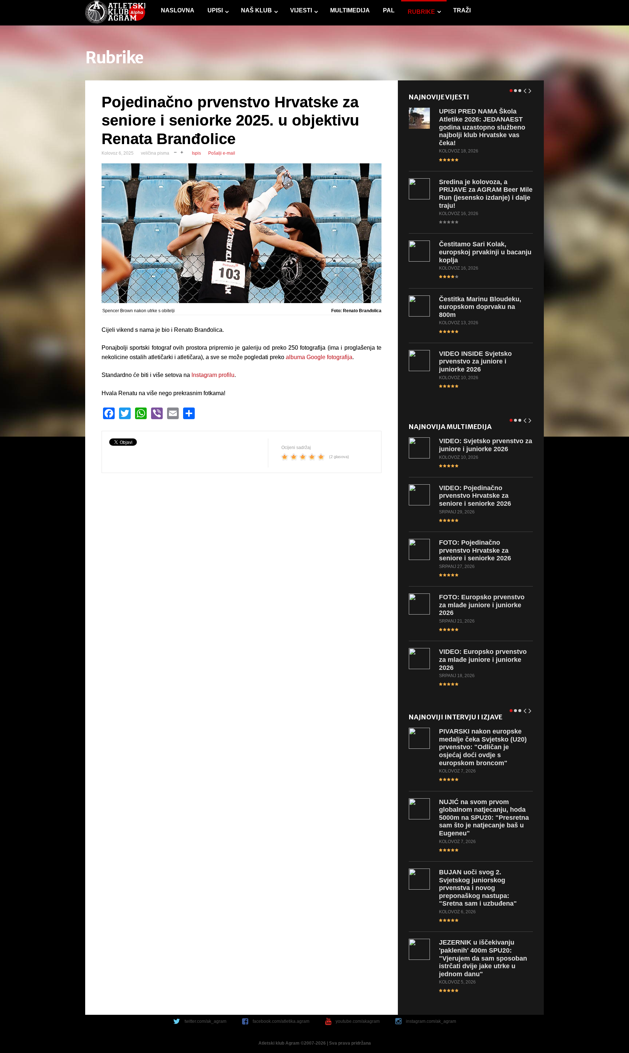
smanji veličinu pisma (175, 151)
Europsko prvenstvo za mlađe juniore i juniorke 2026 (482, 604)
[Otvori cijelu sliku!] (241, 233)
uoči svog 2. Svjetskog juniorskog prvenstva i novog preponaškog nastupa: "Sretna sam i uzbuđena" (478, 888)
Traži (462, 10)
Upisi (215, 10)
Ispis (196, 153)
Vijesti (301, 10)
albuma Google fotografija (319, 357)
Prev (525, 89)
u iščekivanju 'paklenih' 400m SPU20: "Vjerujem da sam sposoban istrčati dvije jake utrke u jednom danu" (483, 958)
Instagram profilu (212, 375)
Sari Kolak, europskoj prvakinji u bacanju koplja (485, 252)
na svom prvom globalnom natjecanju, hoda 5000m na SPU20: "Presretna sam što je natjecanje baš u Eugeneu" (484, 817)
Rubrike (421, 12)
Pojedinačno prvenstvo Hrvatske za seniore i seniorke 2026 (475, 495)
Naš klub (256, 10)
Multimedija (350, 10)
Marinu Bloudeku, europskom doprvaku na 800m (480, 306)
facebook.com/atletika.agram (281, 1021)
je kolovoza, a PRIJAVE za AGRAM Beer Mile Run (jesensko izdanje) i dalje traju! (486, 193)
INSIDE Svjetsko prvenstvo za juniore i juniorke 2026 (475, 361)
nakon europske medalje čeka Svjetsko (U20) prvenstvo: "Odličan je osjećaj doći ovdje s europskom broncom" (483, 747)
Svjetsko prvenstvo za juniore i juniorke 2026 (485, 445)
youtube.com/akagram (358, 1021)
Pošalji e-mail (221, 153)
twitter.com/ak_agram (205, 1021)
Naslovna (177, 10)
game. (115, 12)
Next (530, 89)
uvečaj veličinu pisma (182, 151)
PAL (389, 10)
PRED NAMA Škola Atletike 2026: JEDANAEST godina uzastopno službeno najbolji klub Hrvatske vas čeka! (482, 127)
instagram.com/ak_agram (431, 1021)
